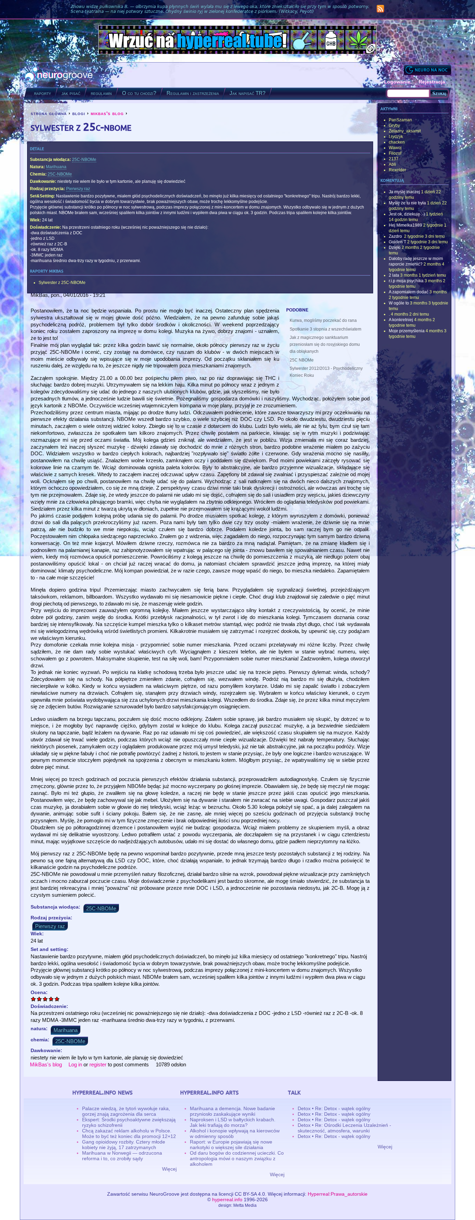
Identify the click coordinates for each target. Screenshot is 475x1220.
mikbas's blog (107, 113)
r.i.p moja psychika (406, 280)
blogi (78, 113)
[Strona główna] (59, 75)
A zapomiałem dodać (408, 292)
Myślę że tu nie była (407, 203)
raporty (42, 93)
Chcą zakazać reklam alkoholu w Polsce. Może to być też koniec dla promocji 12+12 (129, 1133)
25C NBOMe (302, 360)
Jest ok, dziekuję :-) (407, 214)
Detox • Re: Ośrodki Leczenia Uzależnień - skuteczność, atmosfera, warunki (344, 1127)
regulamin (101, 93)
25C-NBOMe (84, 159)
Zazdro (396, 236)
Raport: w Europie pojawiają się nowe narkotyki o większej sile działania (231, 1144)
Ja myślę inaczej (404, 191)
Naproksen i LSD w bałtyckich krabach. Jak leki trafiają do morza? (232, 1122)
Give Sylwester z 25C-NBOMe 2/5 (39, 998)
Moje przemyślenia (407, 330)
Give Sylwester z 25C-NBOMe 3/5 (45, 998)
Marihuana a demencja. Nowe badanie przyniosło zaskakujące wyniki (232, 1111)
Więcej (169, 1169)
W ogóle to (399, 303)
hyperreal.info (227, 1199)
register (97, 1064)
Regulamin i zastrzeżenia (193, 93)
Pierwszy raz (78, 188)
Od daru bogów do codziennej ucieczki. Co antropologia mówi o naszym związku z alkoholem (237, 1158)
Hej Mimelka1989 (405, 225)
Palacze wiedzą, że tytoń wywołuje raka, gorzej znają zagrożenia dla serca (126, 1111)
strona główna (49, 113)
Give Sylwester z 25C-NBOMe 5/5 (57, 998)
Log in (75, 1064)
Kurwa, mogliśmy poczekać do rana (323, 320)
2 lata (394, 275)
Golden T (397, 241)
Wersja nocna (427, 69)
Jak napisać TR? (247, 93)
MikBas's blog (46, 1064)
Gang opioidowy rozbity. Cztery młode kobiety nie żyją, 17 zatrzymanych (123, 1144)
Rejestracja (432, 81)
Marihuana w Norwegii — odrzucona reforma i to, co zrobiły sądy (122, 1155)
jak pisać (71, 93)
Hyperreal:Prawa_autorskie (338, 1194)
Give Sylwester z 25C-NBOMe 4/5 (51, 998)
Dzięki (395, 247)
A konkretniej (401, 319)
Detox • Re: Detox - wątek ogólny (334, 1108)
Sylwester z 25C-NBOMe (62, 282)
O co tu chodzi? (139, 93)
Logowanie (397, 81)
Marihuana (56, 166)
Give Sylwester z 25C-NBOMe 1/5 (34, 998)
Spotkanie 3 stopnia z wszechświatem (325, 329)
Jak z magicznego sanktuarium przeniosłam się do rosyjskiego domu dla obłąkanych (325, 344)
